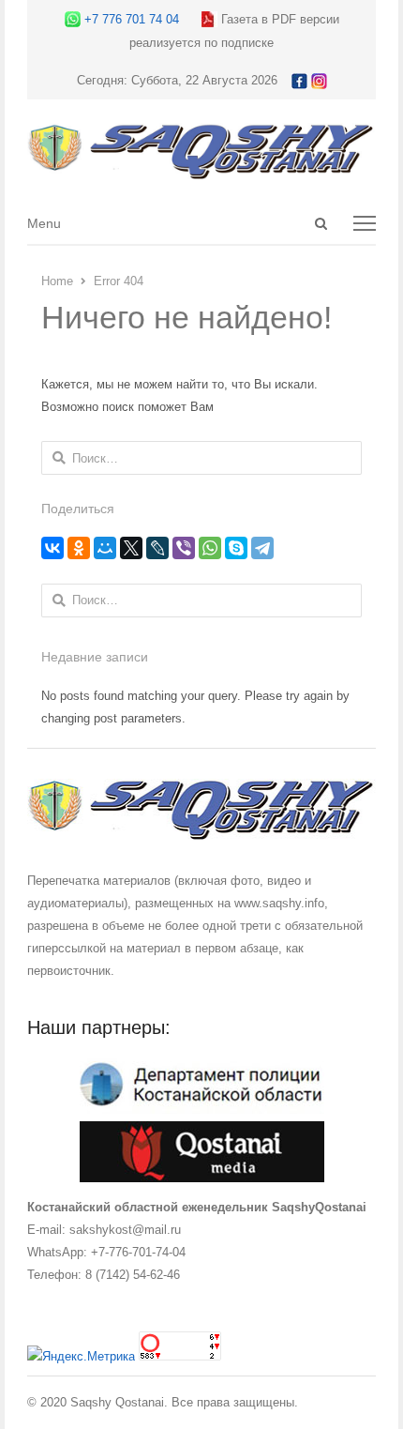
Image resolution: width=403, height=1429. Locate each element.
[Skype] (236, 548)
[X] (131, 548)
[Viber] (183, 548)
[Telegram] (262, 548)
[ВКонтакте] (52, 548)
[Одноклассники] (78, 548)
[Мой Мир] (105, 548)
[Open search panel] (321, 223)
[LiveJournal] (157, 548)
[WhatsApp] (210, 548)
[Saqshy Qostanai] (201, 170)
